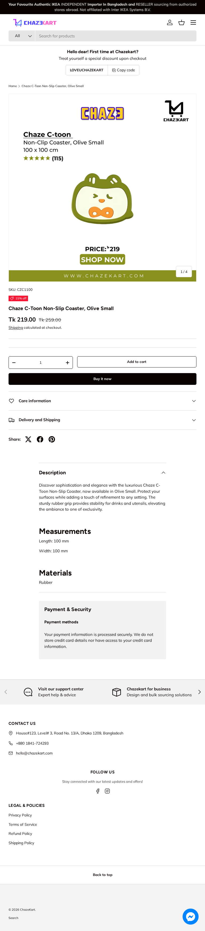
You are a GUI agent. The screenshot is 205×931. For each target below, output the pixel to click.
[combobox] (102, 35)
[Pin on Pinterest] (52, 439)
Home (13, 86)
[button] (181, 22)
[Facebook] (97, 791)
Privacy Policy (20, 815)
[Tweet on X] (28, 439)
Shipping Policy (21, 842)
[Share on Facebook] (40, 439)
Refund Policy (20, 833)
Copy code (126, 70)
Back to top (102, 875)
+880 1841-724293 (32, 743)
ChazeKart (27, 910)
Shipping (16, 327)
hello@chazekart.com (34, 753)
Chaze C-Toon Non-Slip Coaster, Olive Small (53, 86)
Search (13, 918)
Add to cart (136, 361)
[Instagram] (107, 791)
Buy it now (102, 379)
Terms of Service (23, 824)
